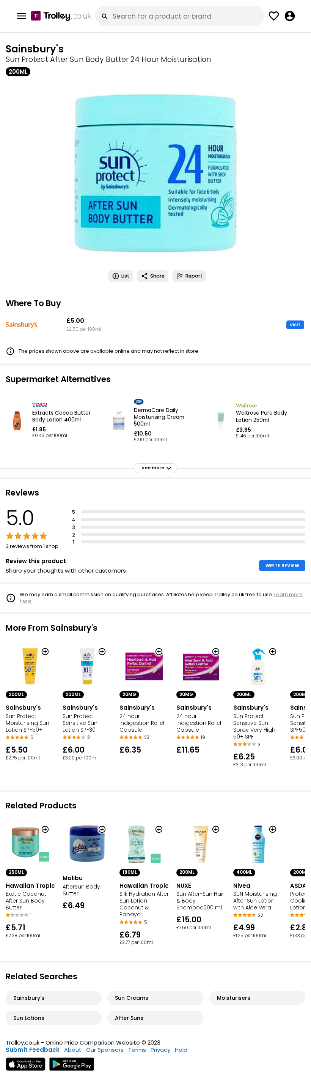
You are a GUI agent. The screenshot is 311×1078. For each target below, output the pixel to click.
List (125, 275)
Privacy (160, 1050)
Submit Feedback (33, 1050)
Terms (137, 1050)
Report (194, 275)
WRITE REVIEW (282, 565)
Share (157, 275)
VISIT (295, 325)
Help (181, 1050)
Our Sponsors (105, 1050)
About (73, 1050)
